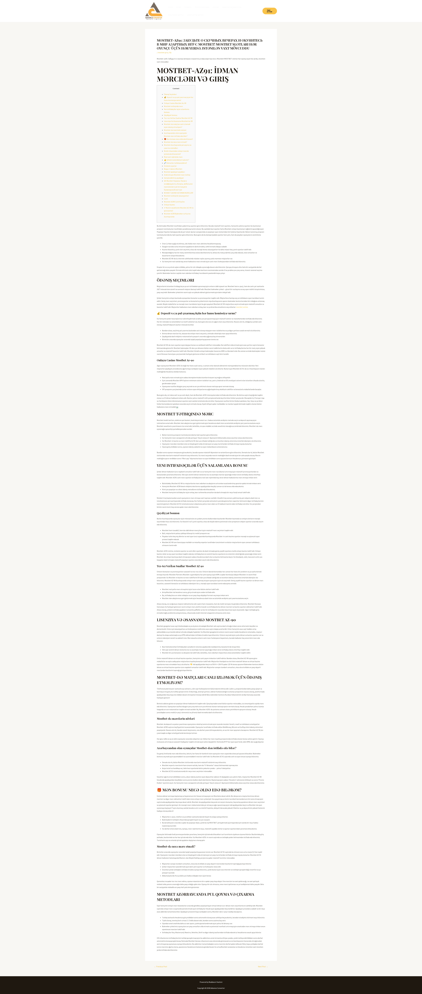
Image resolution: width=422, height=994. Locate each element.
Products (188, 7)
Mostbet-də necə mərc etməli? (175, 142)
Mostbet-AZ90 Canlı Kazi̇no (174, 202)
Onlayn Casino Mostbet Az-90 (175, 103)
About (178, 7)
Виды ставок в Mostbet (173, 169)
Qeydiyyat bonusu (170, 115)
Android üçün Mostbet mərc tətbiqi (177, 175)
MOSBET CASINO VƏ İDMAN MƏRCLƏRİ (178, 193)
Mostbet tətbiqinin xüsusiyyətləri (176, 196)
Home (170, 7)
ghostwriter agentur (176, 15)
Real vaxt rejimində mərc (173, 157)
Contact (216, 7)
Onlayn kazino (169, 205)
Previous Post (160, 966)
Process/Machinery (202, 7)
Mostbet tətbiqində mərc (173, 106)
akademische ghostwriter (232, 7)
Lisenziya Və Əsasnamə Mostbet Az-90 (178, 121)
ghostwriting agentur (195, 15)
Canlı (166, 199)
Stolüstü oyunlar (170, 166)
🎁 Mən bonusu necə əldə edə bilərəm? (178, 139)
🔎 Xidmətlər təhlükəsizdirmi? (175, 163)
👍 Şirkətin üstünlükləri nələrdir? (176, 160)
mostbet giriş (163, 52)
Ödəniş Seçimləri (170, 94)
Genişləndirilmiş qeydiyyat (174, 178)
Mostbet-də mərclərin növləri (175, 130)
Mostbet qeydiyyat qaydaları (174, 172)
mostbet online (242, 307)
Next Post (263, 966)
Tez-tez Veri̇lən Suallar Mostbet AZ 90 (178, 118)
